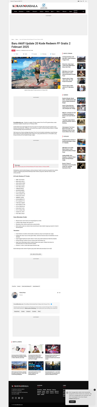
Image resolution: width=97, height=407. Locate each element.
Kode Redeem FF (36, 286)
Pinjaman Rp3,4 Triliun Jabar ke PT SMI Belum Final (68, 87)
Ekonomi (35, 11)
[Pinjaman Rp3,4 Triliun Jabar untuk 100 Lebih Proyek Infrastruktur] (81, 81)
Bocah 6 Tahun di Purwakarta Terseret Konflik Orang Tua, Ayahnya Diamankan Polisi (69, 166)
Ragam (43, 392)
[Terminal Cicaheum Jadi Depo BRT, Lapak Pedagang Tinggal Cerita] (81, 59)
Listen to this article (36, 254)
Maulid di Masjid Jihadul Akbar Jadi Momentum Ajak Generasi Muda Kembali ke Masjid (69, 100)
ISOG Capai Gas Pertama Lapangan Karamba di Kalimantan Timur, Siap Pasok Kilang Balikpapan (19, 373)
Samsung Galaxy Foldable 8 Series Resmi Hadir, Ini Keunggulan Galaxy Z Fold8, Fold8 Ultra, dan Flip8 (19, 356)
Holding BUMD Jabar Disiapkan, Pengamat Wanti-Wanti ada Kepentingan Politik (69, 158)
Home (15, 11)
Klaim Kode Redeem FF (26, 286)
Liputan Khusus (75, 11)
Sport (52, 11)
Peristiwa (21, 11)
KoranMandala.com (18, 122)
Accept (72, 401)
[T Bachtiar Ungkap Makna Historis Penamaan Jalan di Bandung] (81, 122)
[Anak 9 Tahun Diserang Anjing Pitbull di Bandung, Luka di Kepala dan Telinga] (81, 108)
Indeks (42, 394)
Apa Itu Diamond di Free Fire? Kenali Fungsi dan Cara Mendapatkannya (34, 373)
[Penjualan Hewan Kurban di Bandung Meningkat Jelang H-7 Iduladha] (81, 142)
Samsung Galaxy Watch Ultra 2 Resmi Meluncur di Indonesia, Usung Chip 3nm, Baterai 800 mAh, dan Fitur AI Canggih (35, 357)
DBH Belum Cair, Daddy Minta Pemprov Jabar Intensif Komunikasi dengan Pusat (69, 73)
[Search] (83, 11)
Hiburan (64, 11)
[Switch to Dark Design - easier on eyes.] (85, 1)
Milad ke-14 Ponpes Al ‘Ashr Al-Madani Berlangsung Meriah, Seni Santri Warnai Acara (69, 115)
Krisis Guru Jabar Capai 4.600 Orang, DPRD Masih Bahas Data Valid (68, 65)
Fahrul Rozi (22, 292)
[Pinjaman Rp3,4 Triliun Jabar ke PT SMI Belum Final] (81, 88)
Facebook (34, 311)
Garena (18, 286)
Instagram (28, 311)
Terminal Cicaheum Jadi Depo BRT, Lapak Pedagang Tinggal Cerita (68, 58)
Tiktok (39, 311)
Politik (28, 11)
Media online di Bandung (30, 308)
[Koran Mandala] (30, 6)
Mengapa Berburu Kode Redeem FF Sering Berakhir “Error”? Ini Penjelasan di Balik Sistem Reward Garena (52, 357)
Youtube (22, 311)
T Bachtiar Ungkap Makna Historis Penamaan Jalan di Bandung (68, 121)
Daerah (52, 391)
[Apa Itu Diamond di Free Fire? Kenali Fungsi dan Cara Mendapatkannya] (36, 365)
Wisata (39, 392)
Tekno (58, 11)
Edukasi (47, 11)
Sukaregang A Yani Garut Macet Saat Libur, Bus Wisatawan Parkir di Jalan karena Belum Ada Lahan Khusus (68, 130)
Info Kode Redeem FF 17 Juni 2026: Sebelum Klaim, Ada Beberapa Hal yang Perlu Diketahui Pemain (52, 373)
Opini (70, 11)
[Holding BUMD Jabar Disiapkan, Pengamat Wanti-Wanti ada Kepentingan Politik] (81, 158)
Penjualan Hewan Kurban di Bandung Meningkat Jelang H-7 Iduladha (68, 141)
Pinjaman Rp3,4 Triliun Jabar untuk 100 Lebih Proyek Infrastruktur (67, 80)
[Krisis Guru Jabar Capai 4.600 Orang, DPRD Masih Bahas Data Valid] (81, 66)
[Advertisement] (48, 25)
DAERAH (65, 95)
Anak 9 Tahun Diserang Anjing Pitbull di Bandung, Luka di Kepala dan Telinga (68, 107)
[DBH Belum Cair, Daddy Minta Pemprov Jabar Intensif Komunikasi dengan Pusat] (81, 73)
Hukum (41, 11)
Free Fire (14, 286)
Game (13, 50)
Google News (16, 311)
